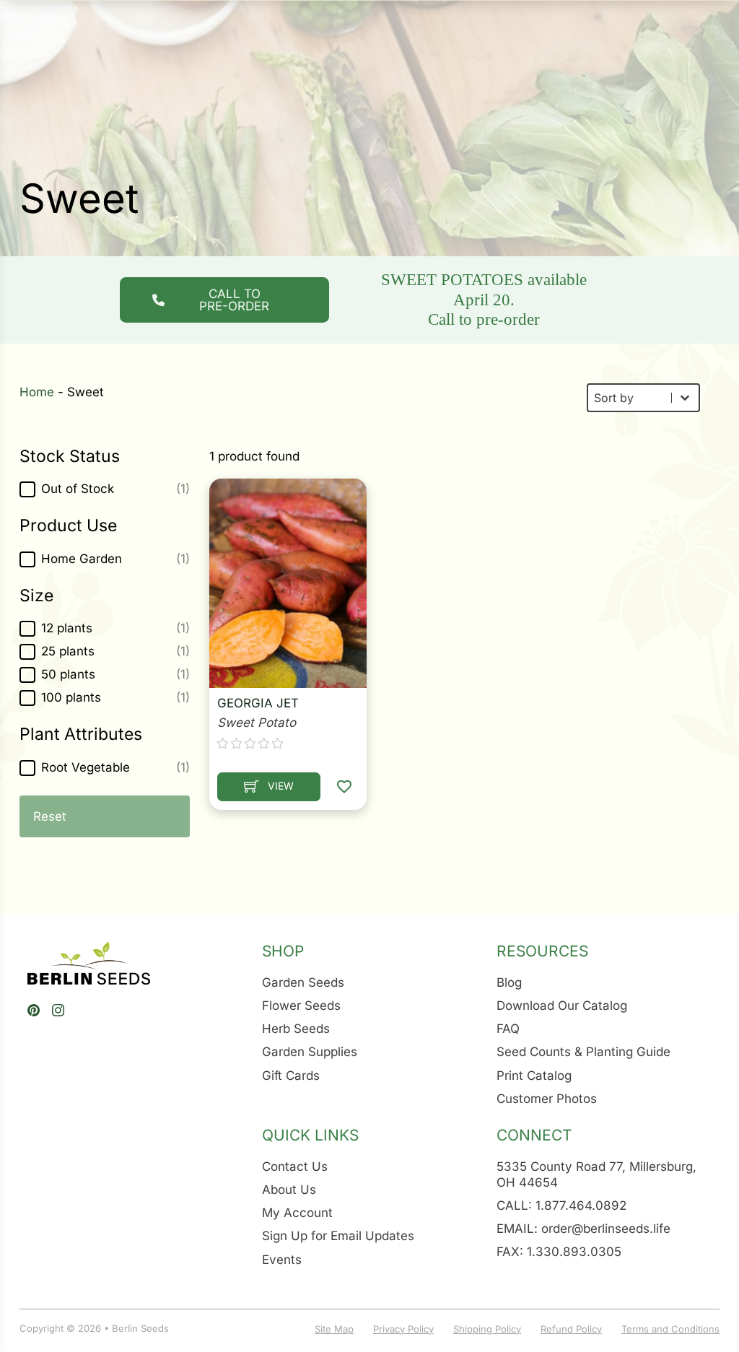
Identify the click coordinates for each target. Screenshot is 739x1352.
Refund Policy (571, 1329)
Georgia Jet (258, 703)
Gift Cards (291, 1075)
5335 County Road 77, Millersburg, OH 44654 (596, 1174)
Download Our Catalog (562, 1005)
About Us (289, 1189)
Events (282, 1259)
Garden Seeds (303, 982)
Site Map (334, 1329)
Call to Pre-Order (234, 300)
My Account (297, 1212)
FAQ (508, 1028)
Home (36, 392)
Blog (509, 982)
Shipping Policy (487, 1329)
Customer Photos (547, 1098)
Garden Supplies (309, 1051)
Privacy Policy (403, 1329)
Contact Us (295, 1166)
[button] (104, 489)
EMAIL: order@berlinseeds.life (583, 1228)
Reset (49, 816)
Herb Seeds (296, 1028)
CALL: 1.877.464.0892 (561, 1205)
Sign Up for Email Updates (338, 1236)
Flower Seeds (301, 1005)
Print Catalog (534, 1075)
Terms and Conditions (670, 1329)
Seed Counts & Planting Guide (583, 1051)
